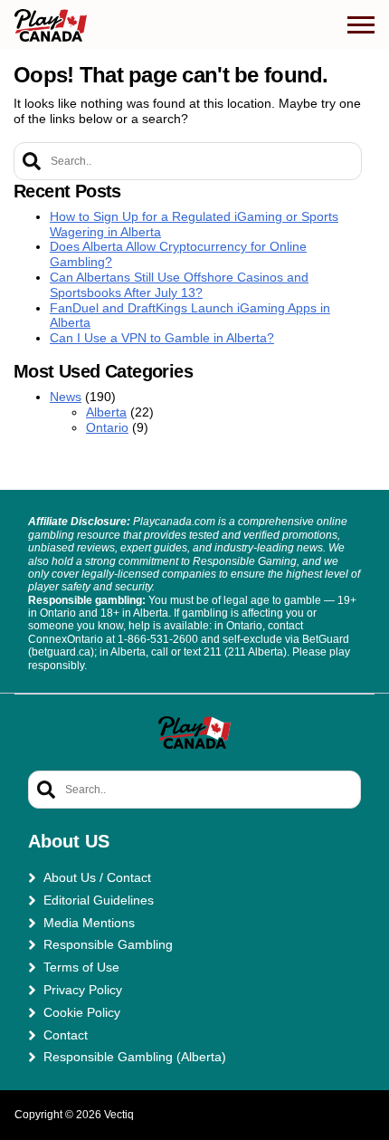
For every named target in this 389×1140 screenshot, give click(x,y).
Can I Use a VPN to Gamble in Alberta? (162, 338)
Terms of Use (81, 967)
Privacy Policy (82, 989)
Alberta (106, 412)
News (65, 396)
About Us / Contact (97, 877)
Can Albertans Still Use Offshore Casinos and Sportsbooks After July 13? (179, 285)
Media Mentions (89, 922)
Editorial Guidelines (98, 900)
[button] (361, 25)
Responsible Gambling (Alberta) (134, 1056)
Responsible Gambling (108, 944)
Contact (65, 1035)
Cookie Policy (81, 1012)
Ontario (107, 427)
